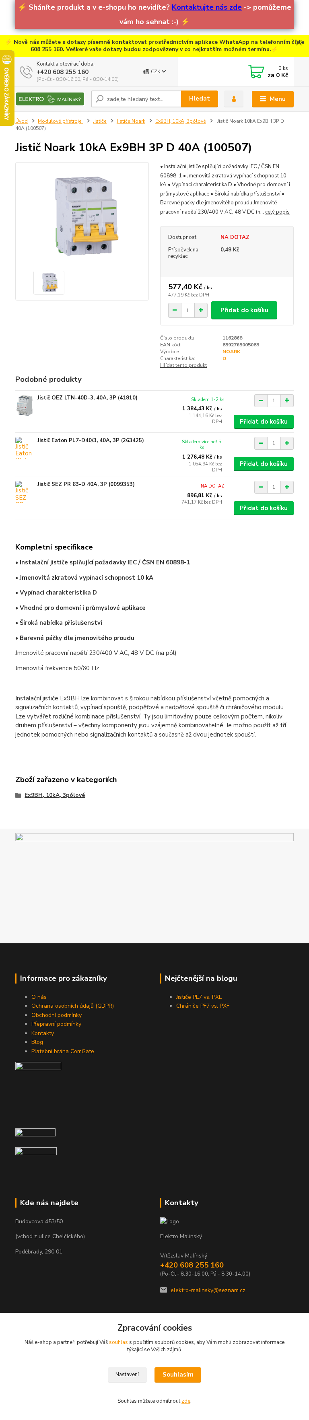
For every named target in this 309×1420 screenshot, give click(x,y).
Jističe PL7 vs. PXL (199, 997)
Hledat (199, 99)
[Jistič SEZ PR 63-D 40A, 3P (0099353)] (24, 492)
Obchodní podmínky (56, 1015)
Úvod (21, 121)
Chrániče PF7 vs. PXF (202, 1006)
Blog (37, 1042)
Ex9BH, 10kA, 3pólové (180, 121)
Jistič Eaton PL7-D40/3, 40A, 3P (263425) (90, 440)
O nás (39, 997)
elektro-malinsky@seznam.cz (208, 1290)
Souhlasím (178, 1375)
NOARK (231, 351)
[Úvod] (50, 99)
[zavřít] (299, 43)
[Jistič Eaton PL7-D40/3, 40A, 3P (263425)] (24, 448)
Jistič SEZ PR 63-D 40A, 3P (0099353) (86, 484)
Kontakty (42, 1033)
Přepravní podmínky (56, 1024)
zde (185, 1401)
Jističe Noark (131, 121)
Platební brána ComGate (62, 1051)
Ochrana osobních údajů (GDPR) (72, 1006)
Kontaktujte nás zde (207, 7)
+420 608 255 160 (63, 72)
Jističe (100, 121)
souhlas (118, 1342)
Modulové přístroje (60, 121)
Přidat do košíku (244, 310)
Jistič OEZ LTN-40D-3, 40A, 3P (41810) (87, 397)
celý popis (277, 212)
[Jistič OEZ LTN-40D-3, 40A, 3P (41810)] (24, 405)
